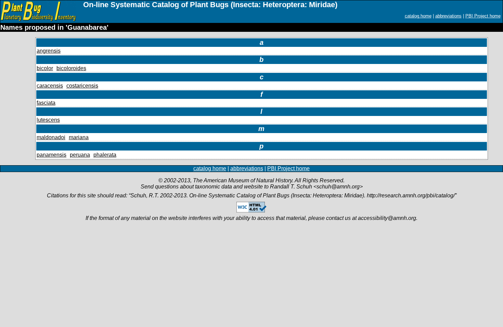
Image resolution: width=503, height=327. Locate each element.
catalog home (418, 15)
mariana (79, 137)
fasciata (46, 103)
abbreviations (448, 15)
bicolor (45, 68)
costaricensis (82, 86)
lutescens (48, 120)
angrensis (49, 51)
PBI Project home (483, 15)
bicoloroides (71, 68)
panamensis (51, 155)
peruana (80, 155)
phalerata (104, 155)
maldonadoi (51, 137)
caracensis (50, 86)
